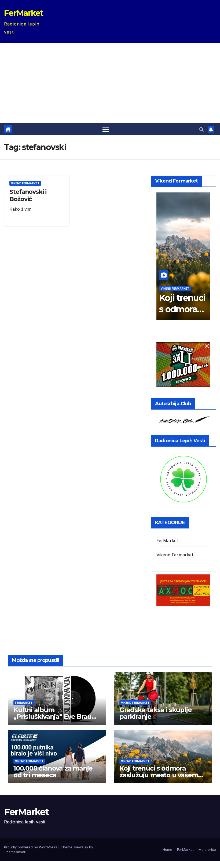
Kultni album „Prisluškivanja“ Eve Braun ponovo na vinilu (54, 716)
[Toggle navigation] (105, 129)
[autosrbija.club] (183, 419)
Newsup (81, 847)
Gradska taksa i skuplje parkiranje (155, 713)
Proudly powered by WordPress (31, 847)
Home (167, 849)
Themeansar (14, 852)
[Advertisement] (110, 83)
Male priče (207, 849)
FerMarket (23, 13)
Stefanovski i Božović (27, 195)
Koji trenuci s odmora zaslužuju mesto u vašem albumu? (158, 775)
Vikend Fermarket (25, 183)
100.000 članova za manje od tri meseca (53, 771)
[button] (201, 129)
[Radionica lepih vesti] (183, 478)
